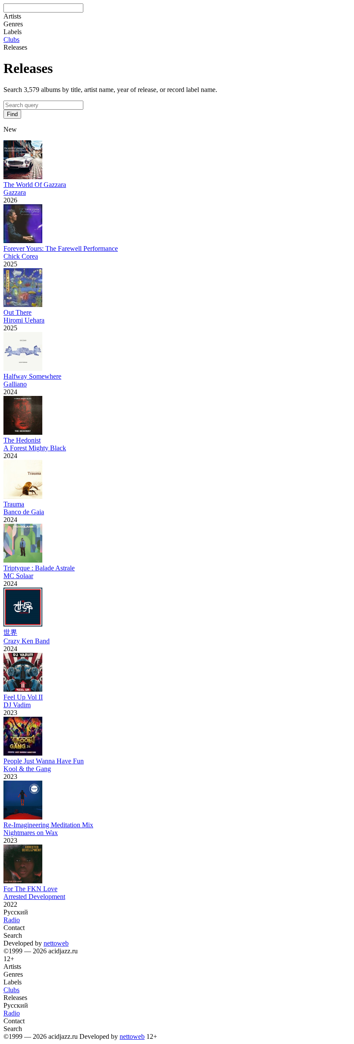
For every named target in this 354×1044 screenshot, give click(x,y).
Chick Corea (20, 256)
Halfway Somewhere (32, 376)
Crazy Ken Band (26, 641)
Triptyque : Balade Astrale (39, 568)
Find (12, 114)
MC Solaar (18, 575)
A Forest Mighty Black (34, 448)
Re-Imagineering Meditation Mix (48, 825)
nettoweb (56, 943)
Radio (11, 920)
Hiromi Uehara (23, 320)
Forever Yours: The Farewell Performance (60, 248)
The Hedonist (22, 440)
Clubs (11, 39)
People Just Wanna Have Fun (43, 761)
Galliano (15, 384)
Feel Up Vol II (23, 697)
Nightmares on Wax (30, 832)
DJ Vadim (17, 705)
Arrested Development (34, 896)
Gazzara (14, 192)
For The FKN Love (30, 888)
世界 (10, 632)
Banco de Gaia (23, 512)
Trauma (13, 504)
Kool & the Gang (27, 768)
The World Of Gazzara (34, 184)
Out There (17, 312)
